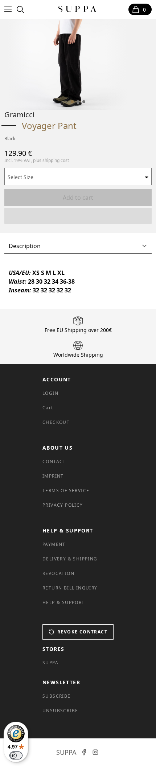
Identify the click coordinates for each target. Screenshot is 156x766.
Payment (54, 544)
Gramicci (19, 114)
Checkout (56, 422)
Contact (54, 461)
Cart (47, 408)
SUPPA (50, 663)
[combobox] (78, 176)
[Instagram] (95, 752)
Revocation (58, 573)
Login (50, 393)
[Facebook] (83, 752)
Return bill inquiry (70, 588)
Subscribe (56, 696)
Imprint (53, 476)
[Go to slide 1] (72, 101)
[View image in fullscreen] (67, 64)
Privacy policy (62, 505)
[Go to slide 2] (78, 101)
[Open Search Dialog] (20, 9)
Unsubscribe (60, 711)
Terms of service (65, 490)
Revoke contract (82, 632)
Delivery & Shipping (70, 559)
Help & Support (63, 602)
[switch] (15, 755)
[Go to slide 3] (83, 101)
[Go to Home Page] (77, 9)
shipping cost (55, 160)
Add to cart (78, 198)
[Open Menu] (9, 9)
